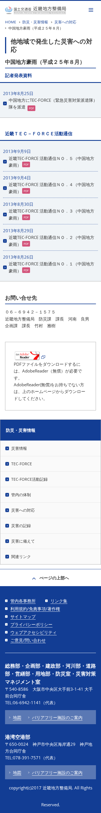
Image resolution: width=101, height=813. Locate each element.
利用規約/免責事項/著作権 (35, 608)
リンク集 (58, 601)
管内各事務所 (23, 601)
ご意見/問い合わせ (28, 640)
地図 (17, 717)
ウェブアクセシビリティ (33, 632)
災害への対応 (65, 21)
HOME (10, 21)
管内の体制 (21, 494)
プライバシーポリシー (31, 624)
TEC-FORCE (21, 463)
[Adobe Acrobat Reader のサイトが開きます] (29, 357)
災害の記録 (21, 525)
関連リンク (21, 556)
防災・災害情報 (35, 21)
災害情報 (19, 448)
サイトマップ (23, 616)
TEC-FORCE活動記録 (29, 479)
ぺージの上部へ (54, 578)
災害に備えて (23, 541)
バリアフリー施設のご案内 (57, 717)
